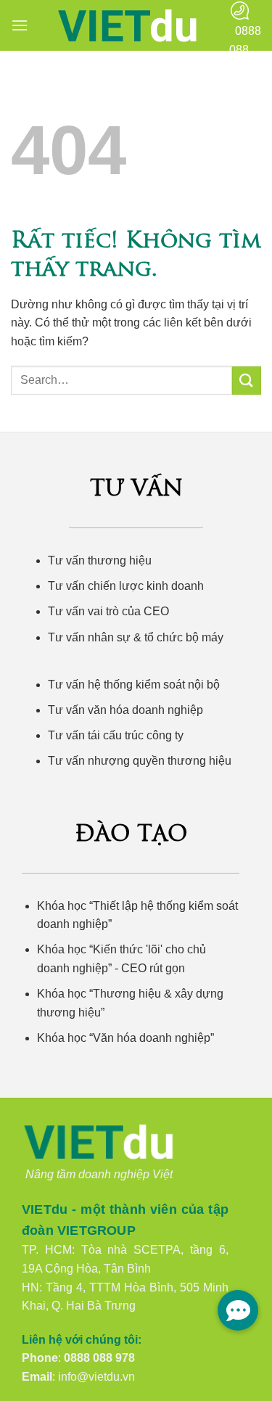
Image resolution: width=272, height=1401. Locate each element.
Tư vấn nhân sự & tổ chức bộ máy (135, 637)
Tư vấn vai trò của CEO (108, 611)
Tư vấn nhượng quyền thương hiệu (139, 761)
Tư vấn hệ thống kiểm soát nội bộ (134, 684)
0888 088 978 (99, 1358)
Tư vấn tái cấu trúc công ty (116, 735)
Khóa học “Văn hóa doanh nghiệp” (125, 1038)
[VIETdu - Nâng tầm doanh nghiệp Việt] (128, 25)
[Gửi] (246, 380)
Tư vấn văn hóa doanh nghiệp (125, 710)
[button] (19, 25)
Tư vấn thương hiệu (100, 560)
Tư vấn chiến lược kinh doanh (126, 586)
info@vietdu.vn (96, 1377)
